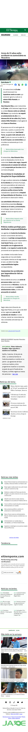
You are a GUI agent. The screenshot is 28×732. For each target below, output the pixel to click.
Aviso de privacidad (16, 717)
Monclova (23, 35)
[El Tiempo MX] (12, 31)
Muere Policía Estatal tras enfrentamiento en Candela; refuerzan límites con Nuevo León (15, 482)
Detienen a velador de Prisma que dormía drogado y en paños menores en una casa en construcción (15, 493)
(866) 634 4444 (15, 714)
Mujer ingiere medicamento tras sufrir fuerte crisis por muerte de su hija (15, 487)
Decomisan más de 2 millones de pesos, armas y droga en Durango (19, 414)
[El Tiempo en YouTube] (19, 702)
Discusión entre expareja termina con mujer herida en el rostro (13, 666)
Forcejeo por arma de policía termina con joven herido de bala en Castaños (12, 680)
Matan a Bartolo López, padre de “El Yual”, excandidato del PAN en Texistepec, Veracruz (19, 388)
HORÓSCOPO (12, 630)
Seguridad (16, 339)
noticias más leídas (14, 537)
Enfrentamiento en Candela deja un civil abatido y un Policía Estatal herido (14, 521)
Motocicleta (22, 339)
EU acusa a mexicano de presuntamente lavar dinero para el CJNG (19, 405)
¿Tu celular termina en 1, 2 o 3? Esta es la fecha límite (12, 695)
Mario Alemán (5, 82)
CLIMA (17, 630)
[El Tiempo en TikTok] (15, 702)
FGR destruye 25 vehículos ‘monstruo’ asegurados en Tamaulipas (18, 397)
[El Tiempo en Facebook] (7, 702)
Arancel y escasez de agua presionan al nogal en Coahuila (19, 603)
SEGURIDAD (5, 35)
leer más (15, 374)
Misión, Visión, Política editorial (16, 717)
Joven (2, 341)
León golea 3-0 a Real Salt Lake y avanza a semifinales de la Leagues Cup (20, 613)
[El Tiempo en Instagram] (11, 702)
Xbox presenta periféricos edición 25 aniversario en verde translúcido (13, 510)
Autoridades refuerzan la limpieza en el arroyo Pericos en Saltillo (6, 595)
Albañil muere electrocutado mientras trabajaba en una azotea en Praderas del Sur (15, 499)
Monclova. (7, 341)
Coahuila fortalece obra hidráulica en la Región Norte (20, 594)
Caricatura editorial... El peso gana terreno (6, 612)
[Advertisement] (14, 14)
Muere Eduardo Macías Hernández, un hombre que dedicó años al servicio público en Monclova (14, 650)
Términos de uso (7, 717)
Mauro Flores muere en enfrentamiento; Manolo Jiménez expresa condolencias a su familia (15, 515)
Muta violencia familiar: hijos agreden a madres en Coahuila (12, 348)
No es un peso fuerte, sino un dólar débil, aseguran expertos (6, 603)
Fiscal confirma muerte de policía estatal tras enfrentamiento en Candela (16, 504)
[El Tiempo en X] (22, 702)
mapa (21, 714)
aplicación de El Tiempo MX (14, 331)
